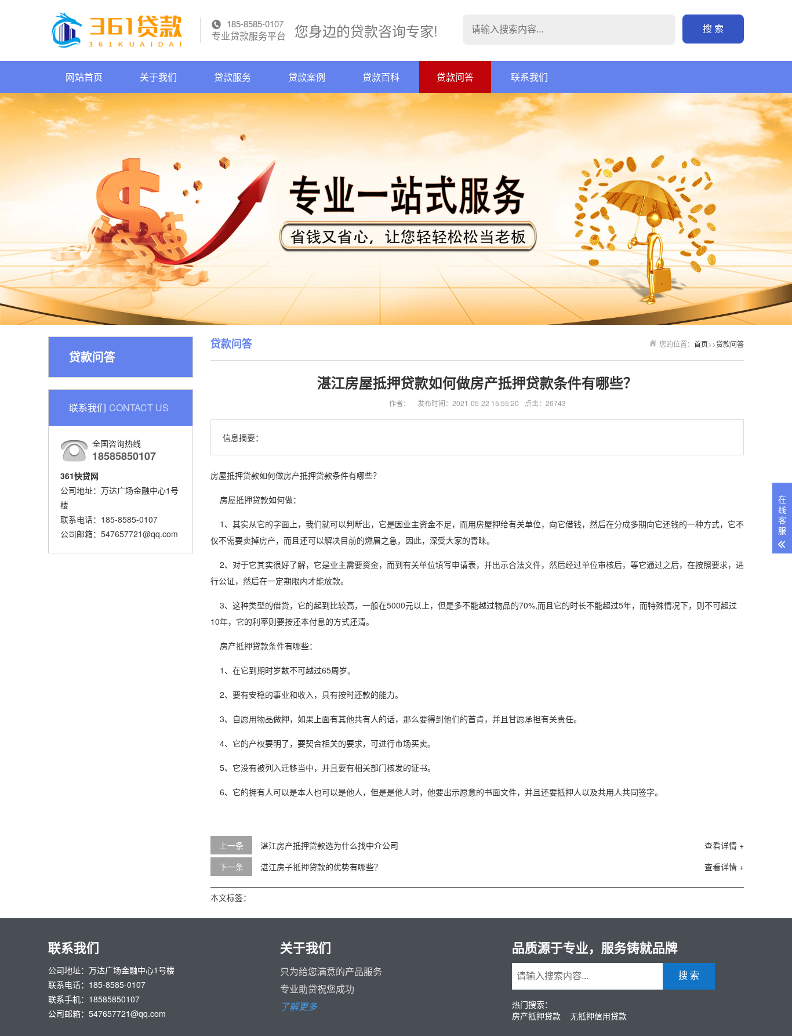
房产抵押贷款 (536, 1015)
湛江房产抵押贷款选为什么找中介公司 (329, 845)
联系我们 (529, 77)
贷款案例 (306, 77)
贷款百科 (380, 77)
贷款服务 (232, 77)
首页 (701, 344)
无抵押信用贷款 (598, 1015)
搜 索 (713, 29)
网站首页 (84, 77)
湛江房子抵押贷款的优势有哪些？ (321, 866)
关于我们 (158, 77)
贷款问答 (455, 77)
